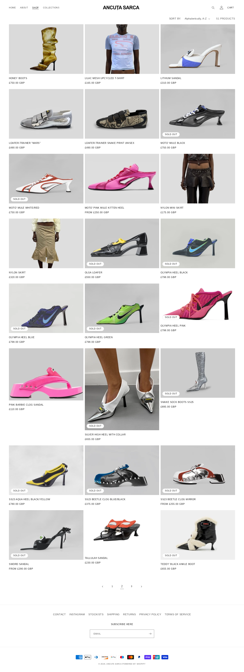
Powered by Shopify (134, 664)
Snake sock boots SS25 (177, 402)
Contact (59, 614)
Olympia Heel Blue (21, 337)
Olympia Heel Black (174, 272)
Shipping (113, 614)
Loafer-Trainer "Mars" (25, 143)
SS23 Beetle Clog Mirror (178, 499)
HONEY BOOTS (18, 78)
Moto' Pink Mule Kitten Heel (104, 207)
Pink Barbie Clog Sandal (26, 404)
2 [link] (122, 586)
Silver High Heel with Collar (105, 434)
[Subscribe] (150, 634)
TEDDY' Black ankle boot (178, 564)
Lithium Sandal (171, 78)
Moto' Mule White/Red (24, 207)
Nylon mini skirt (172, 207)
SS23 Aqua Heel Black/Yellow (29, 499)
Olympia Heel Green (99, 337)
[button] (214, 8)
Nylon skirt (17, 272)
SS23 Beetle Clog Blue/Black (105, 499)
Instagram (77, 614)
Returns (129, 614)
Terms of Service (178, 614)
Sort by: (175, 18)
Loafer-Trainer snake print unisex (110, 143)
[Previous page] (103, 586)
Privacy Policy (150, 614)
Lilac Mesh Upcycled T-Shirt (105, 78)
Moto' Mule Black (173, 143)
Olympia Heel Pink (173, 325)
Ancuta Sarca (114, 664)
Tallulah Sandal (96, 558)
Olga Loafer (93, 272)
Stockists (95, 614)
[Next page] (141, 586)
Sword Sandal (19, 564)
